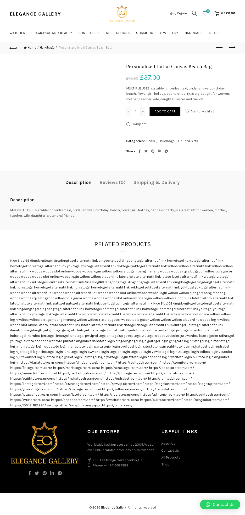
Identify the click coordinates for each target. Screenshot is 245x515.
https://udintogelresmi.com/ (162, 395)
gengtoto (69, 330)
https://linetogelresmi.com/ (32, 384)
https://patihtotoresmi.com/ (33, 379)
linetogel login (52, 352)
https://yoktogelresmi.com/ (208, 395)
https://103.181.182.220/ (28, 405)
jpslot (213, 336)
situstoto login (154, 346)
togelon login (120, 352)
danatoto (17, 330)
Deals (214, 33)
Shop (165, 464)
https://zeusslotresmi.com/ (165, 389)
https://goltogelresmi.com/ (139, 362)
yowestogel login (165, 352)
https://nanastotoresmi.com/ (33, 373)
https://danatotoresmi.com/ (40, 362)
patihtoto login (178, 346)
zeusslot (172, 336)
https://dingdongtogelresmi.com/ (90, 362)
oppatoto (132, 330)
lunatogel (76, 336)
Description (78, 182)
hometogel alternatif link (203, 261)
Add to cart (165, 111)
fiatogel (83, 330)
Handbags (194, 33)
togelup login (141, 352)
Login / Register (177, 13)
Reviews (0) (113, 182)
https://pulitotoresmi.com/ (161, 400)
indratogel (18, 336)
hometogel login (31, 346)
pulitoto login (203, 357)
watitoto (55, 341)
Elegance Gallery (114, 507)
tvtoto (29, 341)
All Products (170, 457)
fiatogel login (202, 341)
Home (32, 47)
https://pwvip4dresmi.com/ (122, 384)
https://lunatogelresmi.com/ (77, 384)
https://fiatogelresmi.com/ (31, 368)
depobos (41, 341)
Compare (139, 124)
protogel (182, 330)
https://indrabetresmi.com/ (125, 379)
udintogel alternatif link (65, 282)
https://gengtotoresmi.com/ (183, 362)
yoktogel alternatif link (99, 266)
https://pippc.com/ (117, 405)
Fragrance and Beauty (51, 33)
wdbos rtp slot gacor (187, 271)
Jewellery (169, 33)
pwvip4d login (98, 352)
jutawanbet (189, 336)
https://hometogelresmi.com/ (124, 368)
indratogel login (203, 346)
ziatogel (210, 277)
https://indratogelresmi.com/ (79, 379)
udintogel (39, 282)
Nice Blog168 (19, 261)
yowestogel (132, 336)
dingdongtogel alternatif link (75, 261)
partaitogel (166, 330)
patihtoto (212, 330)
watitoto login (181, 357)
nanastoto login (80, 346)
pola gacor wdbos (79, 298)
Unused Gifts (188, 141)
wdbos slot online (57, 271)
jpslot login (73, 357)
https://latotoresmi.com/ (79, 395)
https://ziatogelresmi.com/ (80, 389)
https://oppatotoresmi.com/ (171, 368)
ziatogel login (188, 352)
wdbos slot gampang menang (136, 271)
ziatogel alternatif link (83, 303)
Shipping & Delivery (157, 182)
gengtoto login (180, 341)
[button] (220, 504)
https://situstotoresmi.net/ (172, 373)
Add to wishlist (202, 111)
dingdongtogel (41, 261)
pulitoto (69, 341)
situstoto (197, 330)
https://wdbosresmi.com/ (122, 389)
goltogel (55, 330)
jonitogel (48, 336)
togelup (117, 336)
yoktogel (73, 266)
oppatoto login (55, 346)
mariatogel (97, 330)
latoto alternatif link (145, 277)
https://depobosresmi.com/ (73, 400)
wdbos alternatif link (194, 266)
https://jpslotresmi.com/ (119, 395)
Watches (17, 33)
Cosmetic (144, 33)
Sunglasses (89, 33)
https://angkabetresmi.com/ (206, 400)
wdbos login (91, 271)
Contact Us (170, 451)
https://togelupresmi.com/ (209, 384)
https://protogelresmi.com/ (128, 373)
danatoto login (103, 341)
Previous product (220, 47)
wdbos (172, 266)
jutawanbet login (31, 357)
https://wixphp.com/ (75, 405)
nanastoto (148, 330)
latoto (123, 277)
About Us (168, 444)
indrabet (33, 336)
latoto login (54, 357)
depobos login (159, 357)
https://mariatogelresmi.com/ (76, 368)
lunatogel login (75, 352)
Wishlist (208, 11)
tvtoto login (138, 357)
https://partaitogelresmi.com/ (82, 373)
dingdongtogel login (131, 341)
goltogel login (157, 341)
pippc (96, 405)
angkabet (83, 341)
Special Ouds (118, 33)
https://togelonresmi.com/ (166, 384)
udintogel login (94, 357)
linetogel (62, 336)
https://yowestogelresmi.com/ (34, 389)
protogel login (131, 346)
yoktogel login (117, 357)
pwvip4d (91, 336)
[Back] (13, 47)
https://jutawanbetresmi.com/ (34, 395)
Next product (232, 47)
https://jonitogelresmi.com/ (170, 379)
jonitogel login (29, 352)
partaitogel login (107, 346)
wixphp (52, 405)
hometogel (175, 261)
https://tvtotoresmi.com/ (30, 400)
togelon (105, 336)
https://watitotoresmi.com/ (117, 400)
